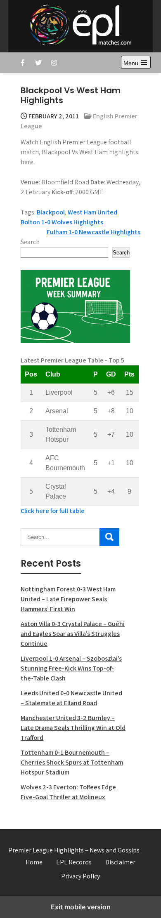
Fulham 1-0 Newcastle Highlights (93, 232)
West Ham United (92, 212)
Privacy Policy (80, 876)
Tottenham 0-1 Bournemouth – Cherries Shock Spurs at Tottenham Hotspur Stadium (72, 762)
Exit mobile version (81, 907)
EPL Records (74, 862)
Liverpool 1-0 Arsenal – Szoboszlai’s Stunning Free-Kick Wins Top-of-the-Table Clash (71, 668)
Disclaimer (120, 862)
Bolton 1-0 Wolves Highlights (62, 222)
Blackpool (51, 212)
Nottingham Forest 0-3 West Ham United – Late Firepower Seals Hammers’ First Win (68, 599)
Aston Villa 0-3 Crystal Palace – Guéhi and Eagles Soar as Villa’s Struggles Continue (73, 633)
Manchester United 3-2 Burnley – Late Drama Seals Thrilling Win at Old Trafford (73, 727)
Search (30, 242)
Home (34, 862)
